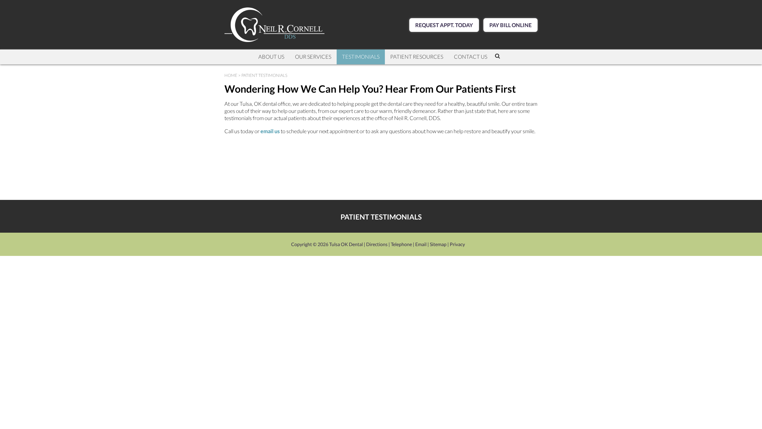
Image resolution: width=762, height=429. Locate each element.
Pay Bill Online (510, 25)
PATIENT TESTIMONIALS (381, 216)
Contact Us (470, 56)
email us (270, 131)
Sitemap (438, 244)
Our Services (313, 56)
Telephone (401, 244)
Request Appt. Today (444, 25)
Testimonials (361, 56)
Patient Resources (416, 56)
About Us (271, 56)
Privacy (457, 244)
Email (421, 244)
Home (230, 75)
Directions (377, 244)
